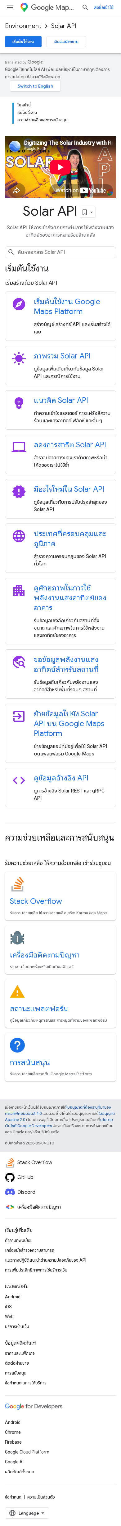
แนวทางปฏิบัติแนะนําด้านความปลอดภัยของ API (45, 1260)
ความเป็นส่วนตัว (41, 1497)
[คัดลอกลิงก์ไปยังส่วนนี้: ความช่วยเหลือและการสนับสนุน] (11, 849)
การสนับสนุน (30, 1062)
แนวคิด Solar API (61, 400)
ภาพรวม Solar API (62, 356)
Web (9, 1316)
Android (12, 1296)
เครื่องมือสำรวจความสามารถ (29, 1250)
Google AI (14, 1461)
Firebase (13, 1442)
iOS (8, 1306)
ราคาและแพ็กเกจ (20, 1353)
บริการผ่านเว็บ (17, 1326)
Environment (23, 26)
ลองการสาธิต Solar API (70, 444)
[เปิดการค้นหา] (85, 7)
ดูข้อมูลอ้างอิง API (61, 778)
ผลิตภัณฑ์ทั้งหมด (19, 1471)
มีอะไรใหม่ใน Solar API (69, 489)
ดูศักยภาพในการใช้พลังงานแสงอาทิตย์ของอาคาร (70, 597)
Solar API (63, 26)
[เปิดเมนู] (10, 7)
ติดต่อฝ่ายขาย (66, 41)
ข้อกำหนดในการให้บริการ (26, 1382)
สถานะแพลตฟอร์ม (39, 1008)
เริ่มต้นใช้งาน (23, 41)
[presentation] (60, 268)
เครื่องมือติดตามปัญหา (45, 955)
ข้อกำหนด (13, 1497)
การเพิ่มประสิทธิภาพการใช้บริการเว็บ (36, 1270)
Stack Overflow (36, 901)
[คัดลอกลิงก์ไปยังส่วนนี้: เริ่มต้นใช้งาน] (57, 269)
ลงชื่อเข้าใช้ (104, 7)
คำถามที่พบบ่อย (18, 1240)
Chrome (13, 1432)
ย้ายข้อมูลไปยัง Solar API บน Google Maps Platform (69, 723)
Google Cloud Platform (27, 1451)
